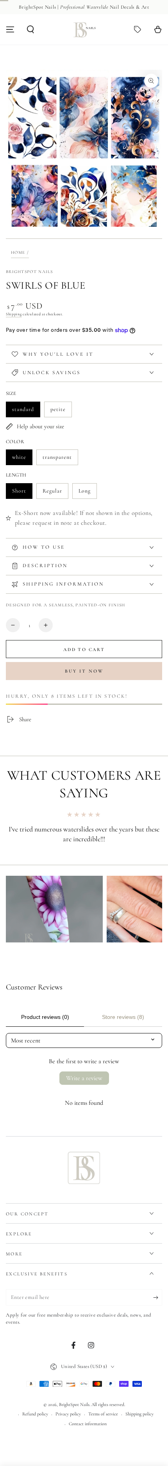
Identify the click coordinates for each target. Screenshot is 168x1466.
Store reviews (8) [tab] (123, 1017)
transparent (57, 459)
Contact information (88, 1423)
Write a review (84, 1078)
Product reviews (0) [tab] (45, 1017)
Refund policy (35, 1414)
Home (18, 252)
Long (87, 493)
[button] (30, 29)
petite (61, 411)
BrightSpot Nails (29, 271)
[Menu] (10, 29)
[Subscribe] (157, 1297)
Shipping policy (139, 1414)
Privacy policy (68, 1414)
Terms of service (103, 1414)
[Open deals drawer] (137, 29)
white (22, 459)
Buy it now (84, 671)
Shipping (14, 314)
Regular (55, 493)
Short (22, 493)
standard (26, 411)
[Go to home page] (84, 29)
